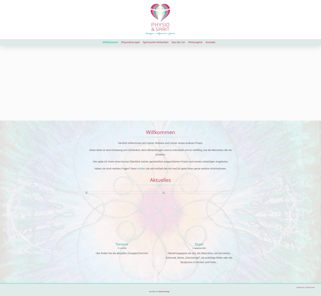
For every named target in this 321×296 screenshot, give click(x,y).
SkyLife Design (164, 291)
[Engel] (199, 215)
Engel (199, 244)
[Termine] (122, 215)
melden (141, 168)
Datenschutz (310, 287)
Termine (122, 244)
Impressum (300, 287)
